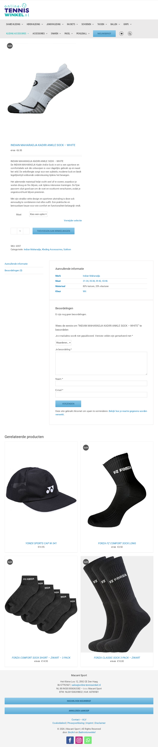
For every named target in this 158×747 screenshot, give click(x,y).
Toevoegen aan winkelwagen (53, 231)
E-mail (59, 390)
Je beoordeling (63, 349)
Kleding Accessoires (52, 249)
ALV (84, 719)
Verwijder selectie (73, 220)
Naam (59, 379)
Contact (75, 719)
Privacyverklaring (75, 723)
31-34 (85, 281)
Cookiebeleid (59, 723)
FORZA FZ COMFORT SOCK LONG (117, 543)
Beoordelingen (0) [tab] (13, 270)
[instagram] (79, 740)
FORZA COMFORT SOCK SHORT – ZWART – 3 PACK (41, 657)
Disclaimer (100, 723)
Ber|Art (71, 732)
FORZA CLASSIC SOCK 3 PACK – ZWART (117, 657)
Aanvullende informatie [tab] (16, 263)
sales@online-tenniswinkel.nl (86, 685)
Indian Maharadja (32, 249)
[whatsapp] (88, 740)
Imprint (89, 723)
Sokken (67, 249)
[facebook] (70, 740)
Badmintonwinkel (87, 732)
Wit (84, 291)
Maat (18, 214)
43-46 (105, 281)
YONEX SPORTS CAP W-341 (41, 543)
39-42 (98, 281)
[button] (130, 33)
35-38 (92, 281)
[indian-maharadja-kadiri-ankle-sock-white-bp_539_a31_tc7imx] (40, 87)
